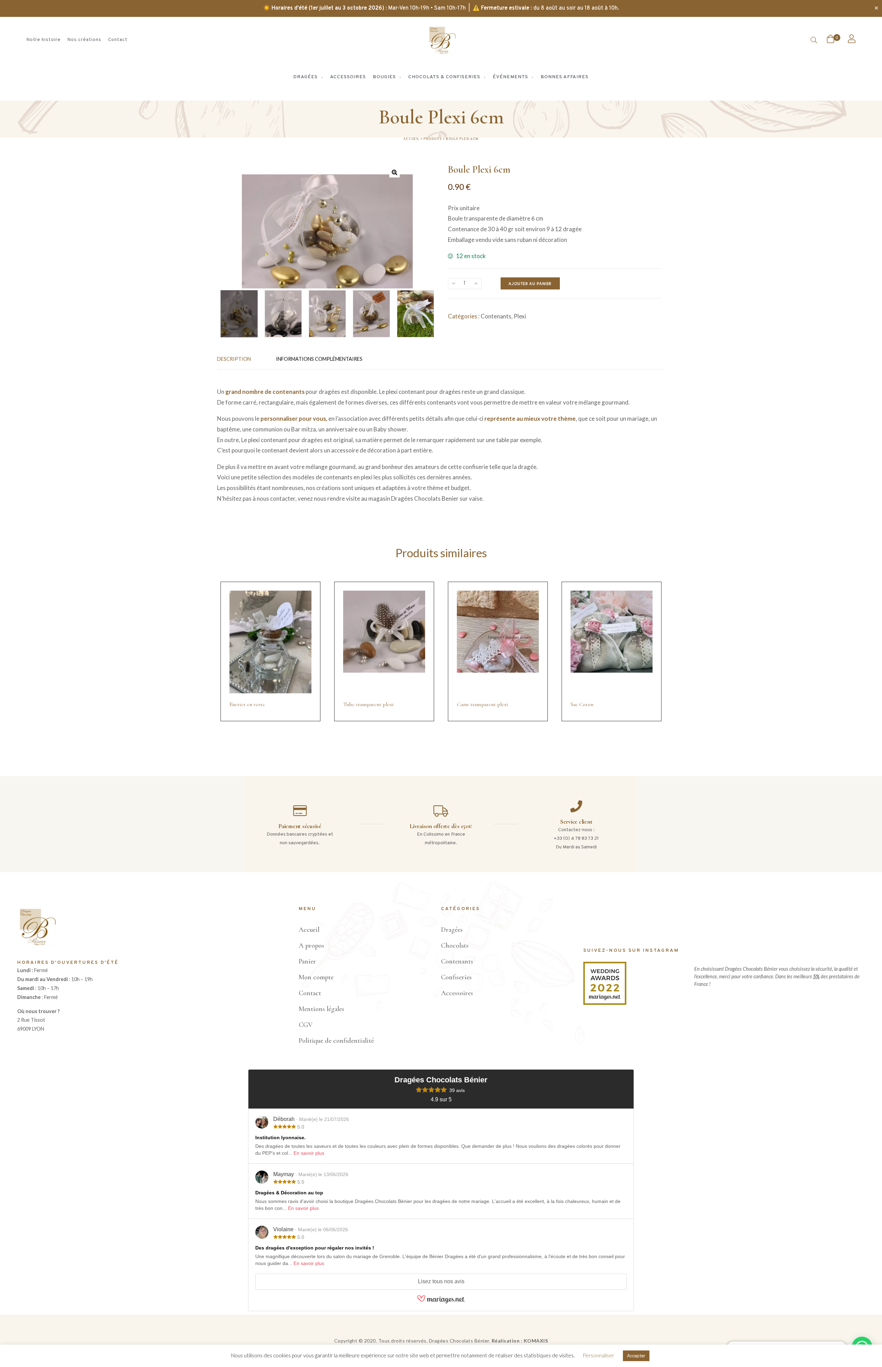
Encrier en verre (247, 704)
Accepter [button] (636, 1355)
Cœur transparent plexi (482, 704)
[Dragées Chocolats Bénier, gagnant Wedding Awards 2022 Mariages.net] (604, 1003)
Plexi (520, 316)
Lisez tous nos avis (441, 1281)
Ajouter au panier (530, 283)
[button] (394, 172)
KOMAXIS (536, 1341)
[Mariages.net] (441, 1302)
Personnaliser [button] (598, 1355)
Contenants (496, 316)
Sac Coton (582, 704)
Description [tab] (234, 359)
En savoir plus (309, 1153)
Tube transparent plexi (368, 704)
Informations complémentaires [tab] (319, 359)
